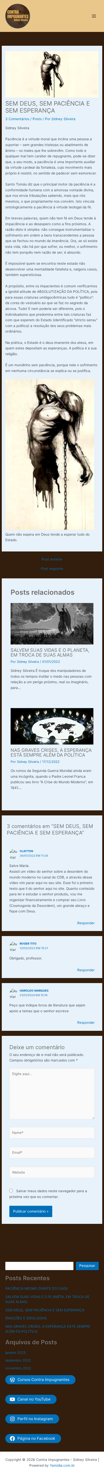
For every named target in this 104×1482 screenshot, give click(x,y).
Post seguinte (52, 569)
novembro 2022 (18, 1368)
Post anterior (52, 559)
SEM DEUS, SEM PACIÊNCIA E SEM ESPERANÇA (44, 1310)
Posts (37, 119)
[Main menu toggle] (94, 16)
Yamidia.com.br (62, 1465)
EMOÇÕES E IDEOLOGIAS (26, 1318)
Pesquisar (87, 1266)
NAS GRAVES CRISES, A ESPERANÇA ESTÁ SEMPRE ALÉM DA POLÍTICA (51, 752)
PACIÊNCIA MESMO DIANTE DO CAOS (36, 1288)
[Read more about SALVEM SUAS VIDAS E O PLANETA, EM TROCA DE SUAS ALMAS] (52, 623)
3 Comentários (17, 119)
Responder (86, 923)
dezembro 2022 (18, 1360)
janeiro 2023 (15, 1353)
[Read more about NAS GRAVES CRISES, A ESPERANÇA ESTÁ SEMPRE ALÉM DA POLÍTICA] (52, 726)
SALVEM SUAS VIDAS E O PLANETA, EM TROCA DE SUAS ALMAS (50, 652)
